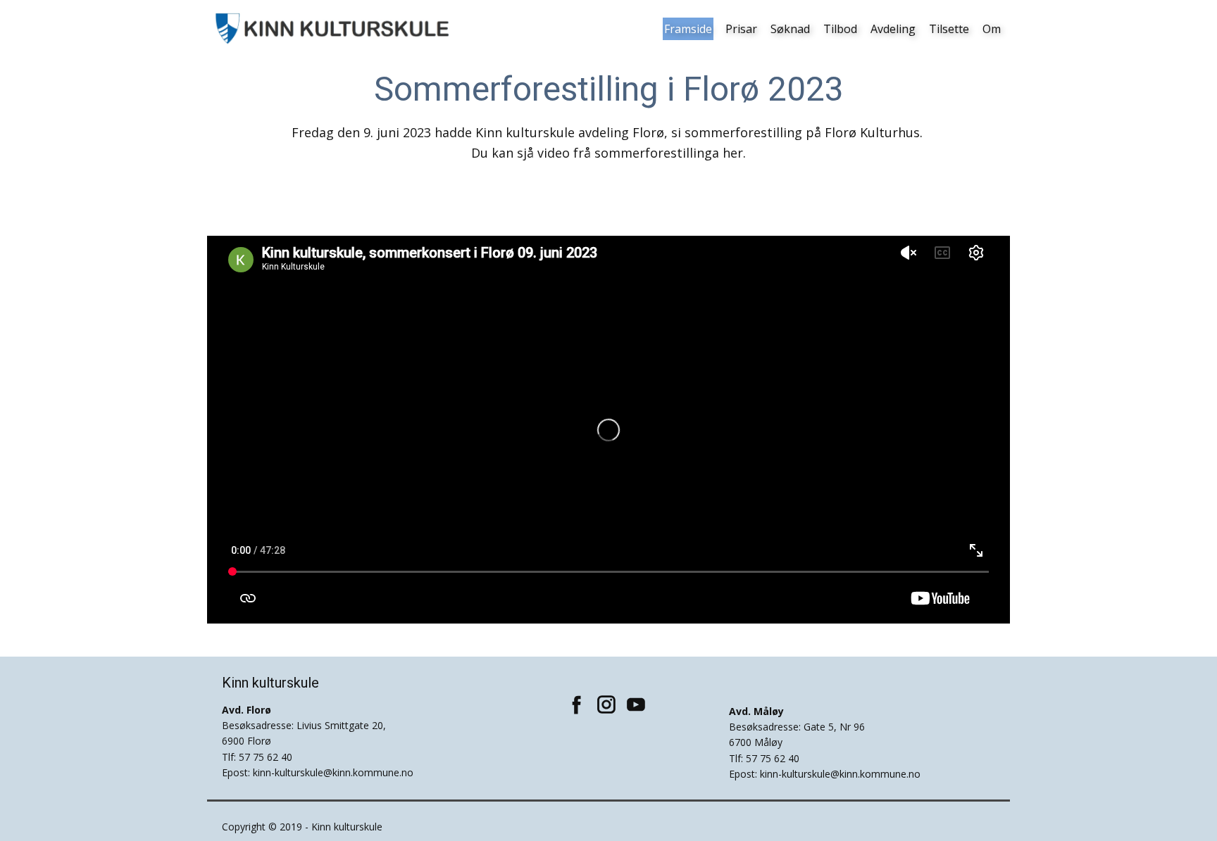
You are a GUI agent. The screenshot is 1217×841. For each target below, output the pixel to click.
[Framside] (333, 28)
